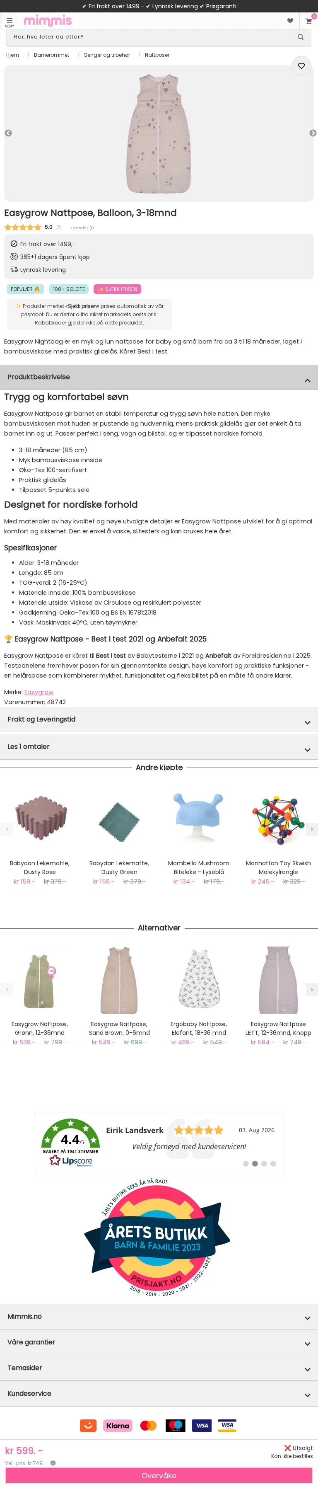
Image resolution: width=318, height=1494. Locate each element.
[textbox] (151, 36)
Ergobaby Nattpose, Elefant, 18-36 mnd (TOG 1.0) (199, 1028)
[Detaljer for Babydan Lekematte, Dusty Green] (119, 819)
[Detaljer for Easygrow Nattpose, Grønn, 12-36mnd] (39, 980)
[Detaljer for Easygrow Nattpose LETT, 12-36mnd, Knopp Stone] (278, 980)
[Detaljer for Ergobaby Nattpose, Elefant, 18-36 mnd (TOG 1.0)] (198, 980)
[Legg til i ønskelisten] (301, 66)
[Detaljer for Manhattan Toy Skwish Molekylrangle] (278, 819)
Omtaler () (82, 227)
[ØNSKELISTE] (290, 20)
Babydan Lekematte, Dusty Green (119, 867)
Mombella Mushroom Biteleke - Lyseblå (198, 867)
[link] (159, 1143)
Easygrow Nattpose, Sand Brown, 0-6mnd (119, 1028)
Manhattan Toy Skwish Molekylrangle (278, 867)
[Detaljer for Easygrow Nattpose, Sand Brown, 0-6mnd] (119, 980)
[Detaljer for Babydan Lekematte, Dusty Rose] (39, 819)
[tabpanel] (159, 133)
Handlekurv (308, 20)
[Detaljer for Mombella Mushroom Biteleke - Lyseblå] (198, 819)
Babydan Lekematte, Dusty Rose (40, 867)
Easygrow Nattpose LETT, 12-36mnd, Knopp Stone (278, 1028)
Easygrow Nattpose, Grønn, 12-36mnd (40, 1028)
